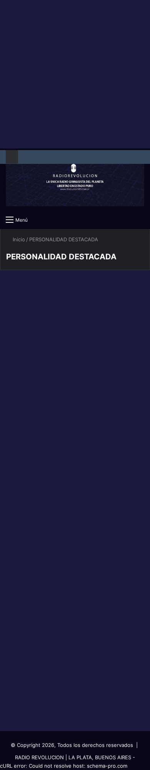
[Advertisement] (75, 75)
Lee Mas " (29, 387)
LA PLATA (24, 294)
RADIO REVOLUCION (39, 757)
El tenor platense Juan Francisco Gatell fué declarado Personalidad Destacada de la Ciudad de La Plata (73, 442)
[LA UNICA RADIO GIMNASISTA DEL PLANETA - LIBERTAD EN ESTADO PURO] (75, 180)
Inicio (18, 239)
